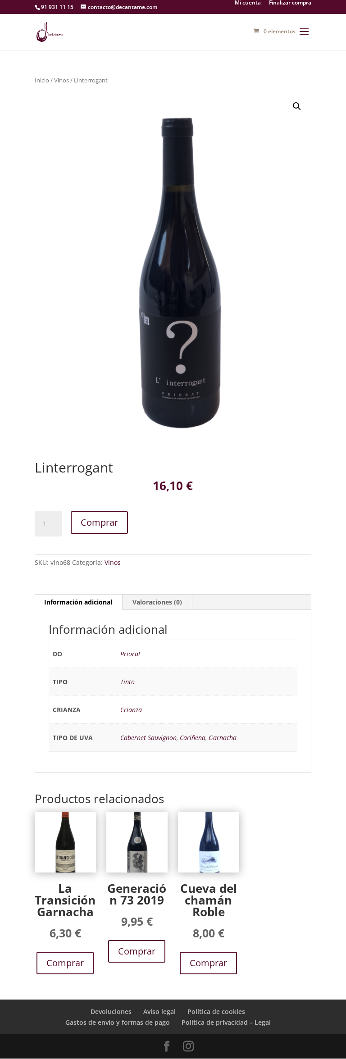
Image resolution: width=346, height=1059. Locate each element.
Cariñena (192, 737)
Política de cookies (216, 1011)
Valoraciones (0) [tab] (157, 602)
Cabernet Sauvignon (148, 737)
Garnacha (223, 737)
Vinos (61, 80)
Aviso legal (159, 1011)
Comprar (99, 522)
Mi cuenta (248, 3)
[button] (297, 106)
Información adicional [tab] (78, 602)
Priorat (130, 654)
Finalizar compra (290, 3)
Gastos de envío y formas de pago (117, 1022)
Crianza (131, 709)
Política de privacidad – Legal (226, 1022)
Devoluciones (111, 1011)
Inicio (42, 80)
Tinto (127, 681)
